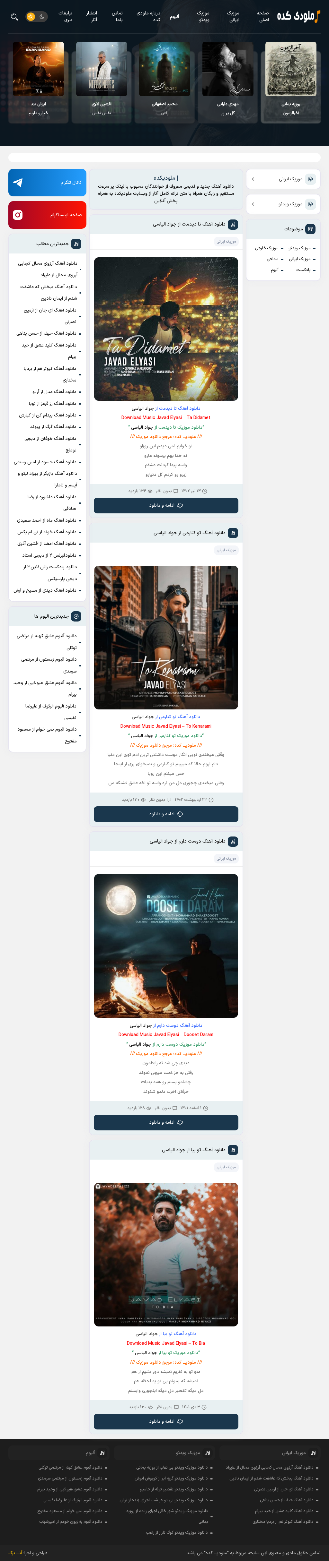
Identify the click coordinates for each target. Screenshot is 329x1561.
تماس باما (117, 16)
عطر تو (38, 108)
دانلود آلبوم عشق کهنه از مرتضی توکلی (47, 642)
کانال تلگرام (71, 182)
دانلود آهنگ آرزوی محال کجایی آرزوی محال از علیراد (47, 269)
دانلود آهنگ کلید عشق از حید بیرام (49, 351)
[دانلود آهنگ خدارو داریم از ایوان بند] (101, 69)
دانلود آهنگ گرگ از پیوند (53, 427)
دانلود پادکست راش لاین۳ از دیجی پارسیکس (50, 573)
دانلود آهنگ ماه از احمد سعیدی (46, 520)
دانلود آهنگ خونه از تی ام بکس (46, 532)
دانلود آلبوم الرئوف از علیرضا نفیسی (50, 712)
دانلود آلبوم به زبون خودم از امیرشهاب (70, 1522)
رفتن (228, 108)
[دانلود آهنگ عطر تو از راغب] (38, 69)
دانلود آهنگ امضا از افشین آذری (46, 543)
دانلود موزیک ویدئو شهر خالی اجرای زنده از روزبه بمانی (167, 1516)
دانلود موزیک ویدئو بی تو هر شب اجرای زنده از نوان (164, 1500)
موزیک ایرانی (233, 16)
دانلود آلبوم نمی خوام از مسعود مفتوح (47, 735)
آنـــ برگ (15, 1553)
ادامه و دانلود (161, 505)
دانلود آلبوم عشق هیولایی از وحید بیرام (45, 689)
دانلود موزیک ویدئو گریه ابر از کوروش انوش (171, 1478)
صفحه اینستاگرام (66, 215)
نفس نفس (165, 108)
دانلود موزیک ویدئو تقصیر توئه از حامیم (174, 1489)
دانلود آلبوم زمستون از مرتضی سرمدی (49, 665)
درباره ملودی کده (148, 16)
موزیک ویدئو (203, 16)
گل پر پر (291, 108)
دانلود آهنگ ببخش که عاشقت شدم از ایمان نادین (48, 293)
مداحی (273, 259)
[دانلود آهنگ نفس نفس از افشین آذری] (165, 69)
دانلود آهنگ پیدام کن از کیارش (47, 415)
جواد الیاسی (143, 408)
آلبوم (174, 16)
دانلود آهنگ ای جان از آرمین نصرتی (50, 316)
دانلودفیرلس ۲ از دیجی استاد (49, 555)
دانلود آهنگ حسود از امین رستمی (45, 462)
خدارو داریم (101, 108)
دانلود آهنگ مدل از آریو (54, 392)
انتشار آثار (91, 16)
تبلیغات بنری (65, 16)
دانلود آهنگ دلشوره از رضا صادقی (52, 503)
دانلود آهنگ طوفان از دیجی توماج (50, 444)
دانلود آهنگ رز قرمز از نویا (52, 403)
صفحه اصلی (263, 16)
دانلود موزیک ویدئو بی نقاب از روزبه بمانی (172, 1467)
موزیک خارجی (267, 248)
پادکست (303, 270)
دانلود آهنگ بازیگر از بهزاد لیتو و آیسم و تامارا (47, 479)
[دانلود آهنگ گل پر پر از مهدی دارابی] (291, 69)
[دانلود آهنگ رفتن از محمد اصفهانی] (227, 69)
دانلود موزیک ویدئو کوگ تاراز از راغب (177, 1533)
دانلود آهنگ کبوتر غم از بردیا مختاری (50, 374)
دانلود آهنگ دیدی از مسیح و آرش (44, 590)
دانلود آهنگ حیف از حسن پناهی (46, 333)
